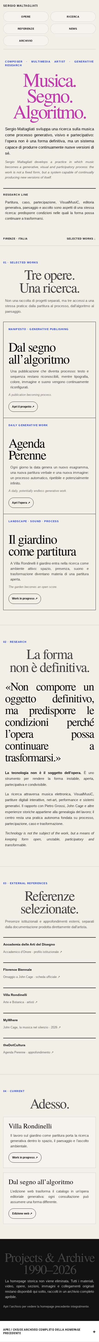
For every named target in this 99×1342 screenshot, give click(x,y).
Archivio (26, 40)
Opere (26, 16)
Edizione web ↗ (22, 1213)
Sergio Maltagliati (20, 5)
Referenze (26, 28)
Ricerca (73, 16)
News (73, 28)
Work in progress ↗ (25, 1157)
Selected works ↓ (81, 238)
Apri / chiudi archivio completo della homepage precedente (41, 1331)
